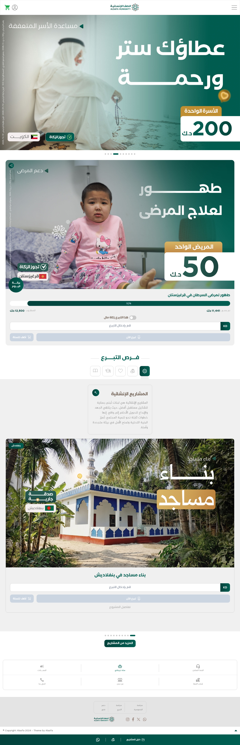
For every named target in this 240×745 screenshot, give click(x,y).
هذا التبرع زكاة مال (116, 318)
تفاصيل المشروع (120, 607)
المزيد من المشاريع (120, 643)
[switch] (132, 318)
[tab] (145, 371)
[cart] (7, 7)
